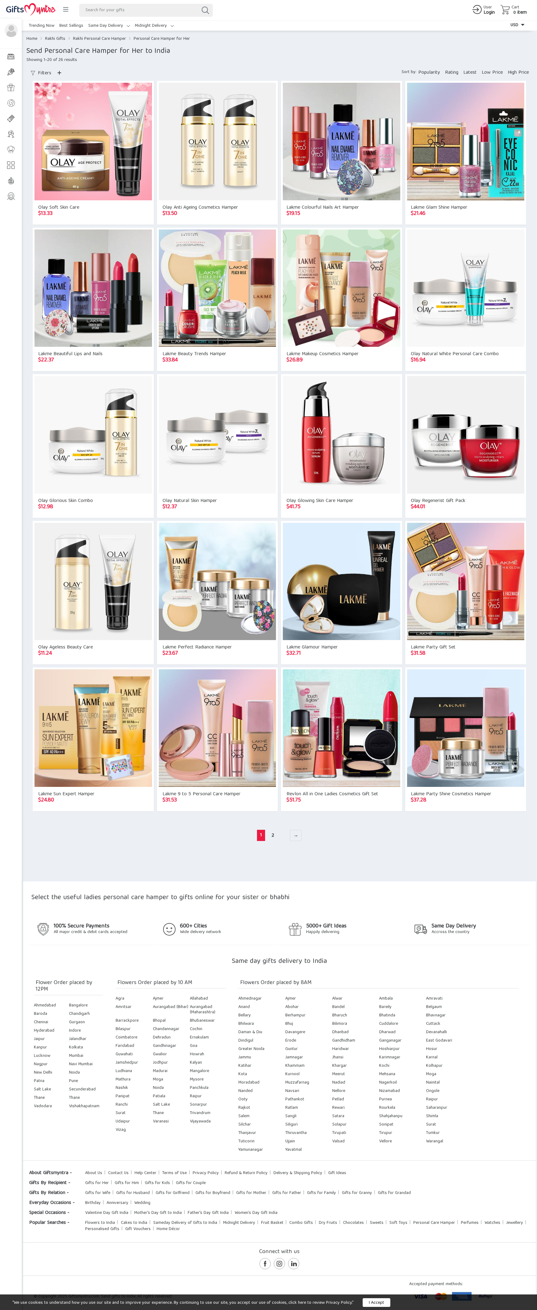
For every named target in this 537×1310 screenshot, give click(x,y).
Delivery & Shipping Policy (297, 1173)
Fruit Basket (272, 1223)
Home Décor (168, 1229)
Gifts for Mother (251, 1193)
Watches (492, 1223)
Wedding (142, 1203)
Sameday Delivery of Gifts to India (185, 1223)
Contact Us (118, 1173)
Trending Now (41, 26)
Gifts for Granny (357, 1193)
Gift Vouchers (138, 1229)
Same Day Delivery (106, 26)
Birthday (93, 1203)
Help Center (145, 1173)
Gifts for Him (127, 1183)
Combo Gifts (301, 1223)
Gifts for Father (286, 1193)
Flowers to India (100, 1223)
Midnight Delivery (151, 26)
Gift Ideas (337, 1173)
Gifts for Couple (191, 1183)
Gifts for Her (97, 1183)
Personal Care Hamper (434, 1223)
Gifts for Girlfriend (173, 1193)
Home (31, 38)
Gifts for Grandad (394, 1193)
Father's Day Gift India (208, 1213)
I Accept (376, 1303)
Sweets (376, 1223)
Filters (43, 73)
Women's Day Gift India (256, 1213)
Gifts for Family (321, 1193)
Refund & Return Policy (246, 1173)
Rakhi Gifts (55, 38)
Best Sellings (71, 26)
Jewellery (514, 1223)
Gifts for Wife (97, 1193)
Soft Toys (398, 1223)
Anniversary (117, 1203)
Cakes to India (134, 1223)
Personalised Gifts (102, 1229)
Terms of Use (174, 1173)
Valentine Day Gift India (106, 1213)
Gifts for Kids (157, 1183)
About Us (93, 1173)
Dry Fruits (328, 1223)
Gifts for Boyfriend (212, 1193)
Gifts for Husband (133, 1193)
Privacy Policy (206, 1173)
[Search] (205, 10)
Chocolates (353, 1223)
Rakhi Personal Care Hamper (99, 38)
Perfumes (470, 1223)
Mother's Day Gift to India (158, 1213)
